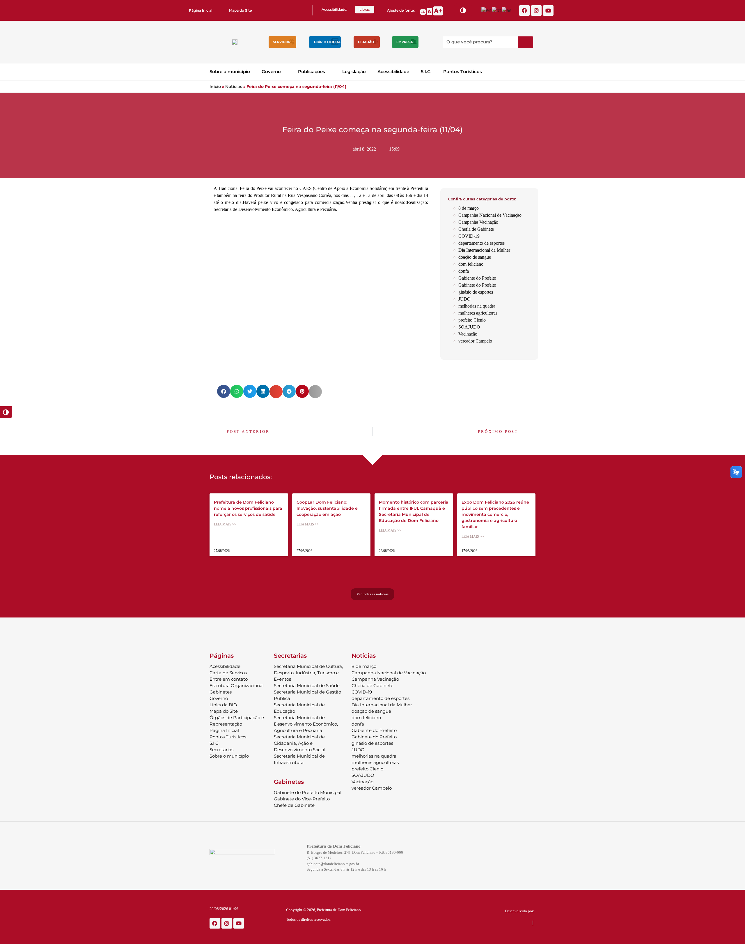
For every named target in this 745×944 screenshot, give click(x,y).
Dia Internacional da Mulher (484, 250)
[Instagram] (536, 10)
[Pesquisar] (525, 42)
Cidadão (366, 42)
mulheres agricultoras (477, 312)
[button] (223, 391)
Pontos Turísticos (462, 71)
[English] (486, 10)
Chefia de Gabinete (476, 229)
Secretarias (221, 749)
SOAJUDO (469, 326)
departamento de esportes (481, 243)
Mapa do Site (240, 10)
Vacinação (467, 333)
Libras (364, 9)
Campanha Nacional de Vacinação (490, 215)
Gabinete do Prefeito (477, 285)
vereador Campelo (475, 340)
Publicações (311, 71)
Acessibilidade (393, 71)
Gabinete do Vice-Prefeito (302, 799)
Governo (271, 71)
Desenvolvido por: (519, 911)
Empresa (404, 42)
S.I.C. (426, 71)
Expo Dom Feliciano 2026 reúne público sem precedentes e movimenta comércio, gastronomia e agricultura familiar (495, 514)
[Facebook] (524, 10)
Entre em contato (229, 679)
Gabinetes (221, 692)
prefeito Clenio (472, 319)
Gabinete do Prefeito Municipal (307, 792)
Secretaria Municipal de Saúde (307, 685)
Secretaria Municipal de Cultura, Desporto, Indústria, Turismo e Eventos (308, 673)
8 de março (468, 208)
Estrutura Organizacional (237, 685)
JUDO (464, 299)
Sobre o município (230, 71)
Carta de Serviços (228, 672)
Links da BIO (223, 704)
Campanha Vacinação (478, 222)
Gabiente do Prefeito (477, 278)
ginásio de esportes (475, 292)
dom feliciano (470, 264)
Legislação (354, 71)
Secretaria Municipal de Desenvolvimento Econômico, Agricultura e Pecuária (306, 724)
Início (215, 86)
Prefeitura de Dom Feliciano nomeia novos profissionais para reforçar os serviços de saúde (248, 508)
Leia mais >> (225, 524)
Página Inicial (200, 10)
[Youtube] (548, 10)
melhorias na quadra (476, 306)
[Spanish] (507, 10)
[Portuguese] (497, 10)
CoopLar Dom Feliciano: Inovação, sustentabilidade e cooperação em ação (327, 508)
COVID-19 (469, 236)
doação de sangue (474, 257)
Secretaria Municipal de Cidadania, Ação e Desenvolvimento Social (299, 743)
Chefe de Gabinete (294, 805)
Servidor (281, 42)
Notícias (233, 86)
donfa (463, 271)
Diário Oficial (327, 42)
